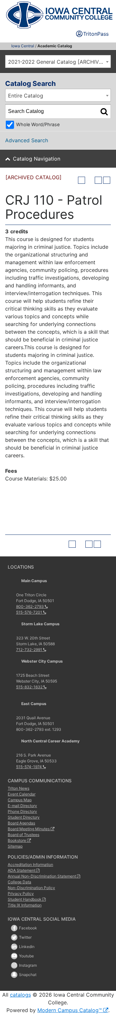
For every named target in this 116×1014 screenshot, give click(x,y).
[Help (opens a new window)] (106, 180)
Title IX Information (25, 905)
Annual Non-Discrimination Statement (42, 876)
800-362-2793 (30, 606)
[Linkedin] (14, 947)
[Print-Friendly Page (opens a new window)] (98, 180)
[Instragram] (14, 965)
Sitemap (15, 846)
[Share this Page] (89, 180)
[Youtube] (14, 956)
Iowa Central (22, 45)
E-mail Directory (22, 805)
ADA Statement (21, 870)
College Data (19, 881)
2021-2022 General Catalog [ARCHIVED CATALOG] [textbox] (59, 62)
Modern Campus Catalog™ (69, 1010)
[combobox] (58, 61)
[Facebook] (14, 928)
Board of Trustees (23, 834)
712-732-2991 (29, 649)
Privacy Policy (21, 893)
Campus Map (20, 799)
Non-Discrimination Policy (31, 887)
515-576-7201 (29, 612)
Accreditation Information (30, 864)
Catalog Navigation (36, 158)
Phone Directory (22, 811)
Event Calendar (21, 794)
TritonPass (96, 34)
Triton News (18, 788)
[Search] (104, 111)
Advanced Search (26, 140)
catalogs (20, 994)
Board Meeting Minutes (29, 828)
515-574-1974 (29, 766)
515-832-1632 (29, 686)
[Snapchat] (14, 975)
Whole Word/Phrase (38, 124)
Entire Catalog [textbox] (25, 95)
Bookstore (17, 840)
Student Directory (24, 817)
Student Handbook (25, 899)
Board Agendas (21, 823)
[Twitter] (14, 937)
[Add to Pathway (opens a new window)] (81, 180)
